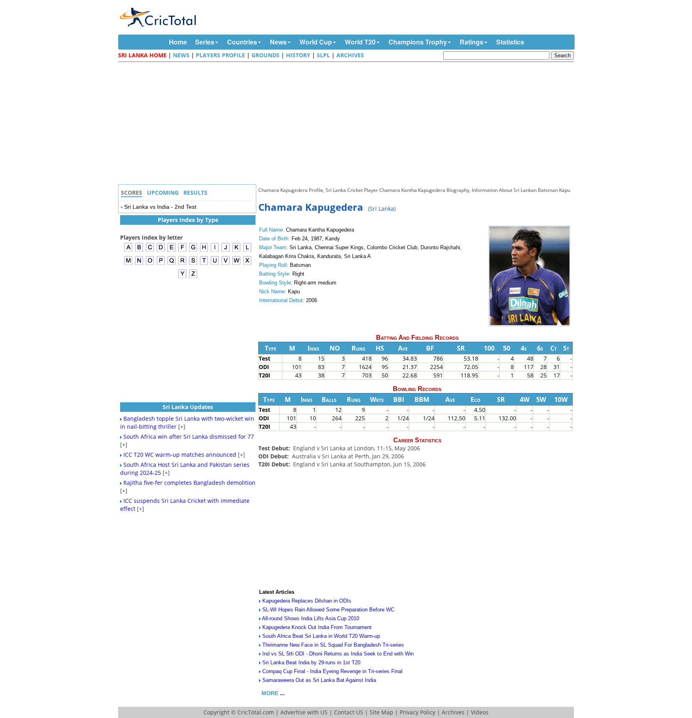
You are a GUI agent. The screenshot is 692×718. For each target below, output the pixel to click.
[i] (214, 250)
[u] (214, 264)
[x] (247, 264)
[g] (193, 250)
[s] (193, 264)
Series (204, 41)
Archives (350, 55)
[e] (171, 250)
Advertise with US (304, 712)
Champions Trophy (417, 41)
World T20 (360, 41)
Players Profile (220, 55)
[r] (182, 264)
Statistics (510, 41)
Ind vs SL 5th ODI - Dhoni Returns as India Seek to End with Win (338, 654)
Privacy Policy (417, 712)
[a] (128, 250)
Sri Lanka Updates (188, 407)
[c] (150, 250)
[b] (139, 250)
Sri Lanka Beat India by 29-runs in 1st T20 (311, 663)
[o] (150, 264)
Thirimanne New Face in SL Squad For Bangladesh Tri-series (333, 645)
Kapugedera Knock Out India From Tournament (317, 627)
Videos (480, 712)
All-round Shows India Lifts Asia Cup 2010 (310, 618)
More (270, 693)
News (278, 41)
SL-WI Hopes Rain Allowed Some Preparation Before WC (328, 610)
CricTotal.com (255, 712)
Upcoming (163, 192)
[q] (171, 264)
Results (195, 192)
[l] (247, 250)
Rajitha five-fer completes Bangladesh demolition (189, 482)
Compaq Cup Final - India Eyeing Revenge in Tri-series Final (332, 671)
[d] (160, 250)
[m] (128, 264)
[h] (204, 250)
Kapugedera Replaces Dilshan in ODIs (306, 601)
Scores (131, 192)
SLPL (323, 55)
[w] (236, 264)
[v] (225, 264)
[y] (182, 277)
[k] (236, 250)
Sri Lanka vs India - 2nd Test (160, 207)
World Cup (316, 41)
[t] (204, 264)
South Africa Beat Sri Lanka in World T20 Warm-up (321, 636)
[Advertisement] (348, 124)
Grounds (265, 55)
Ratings (471, 41)
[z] (193, 277)
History (298, 55)
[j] (225, 250)
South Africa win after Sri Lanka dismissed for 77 (188, 436)
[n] (139, 264)
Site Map (381, 712)
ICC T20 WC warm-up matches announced (179, 454)
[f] (182, 250)
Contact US (348, 712)
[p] (160, 264)
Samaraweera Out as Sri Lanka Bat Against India (319, 680)
